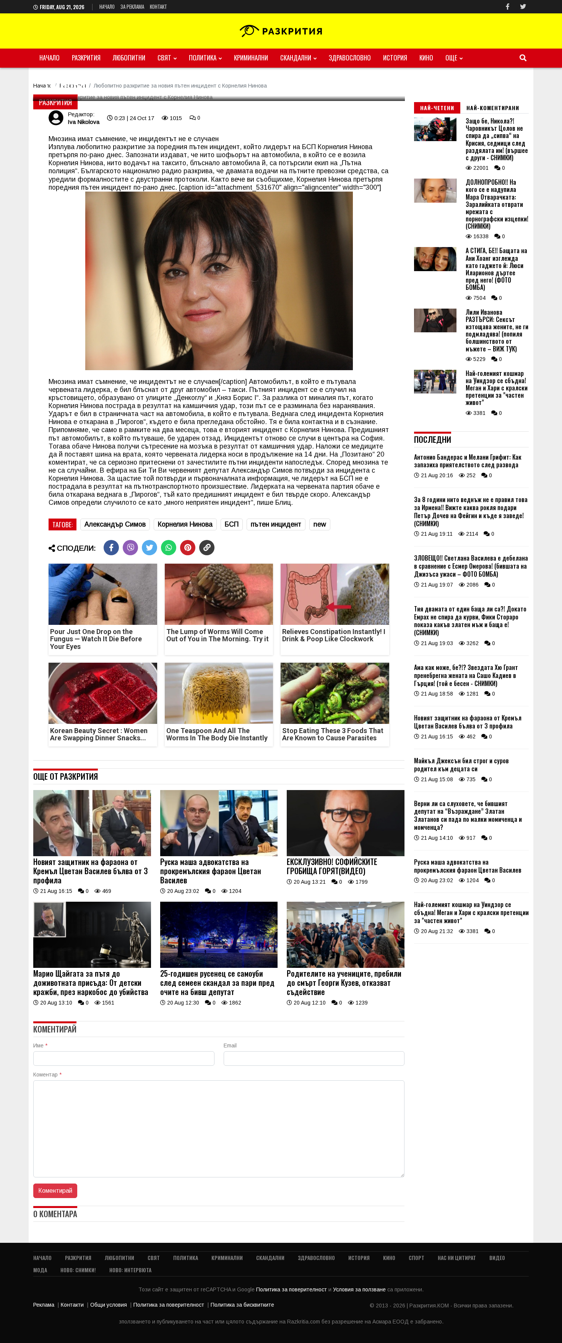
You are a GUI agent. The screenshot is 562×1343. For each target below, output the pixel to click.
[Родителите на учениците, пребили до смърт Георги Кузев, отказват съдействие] (345, 966)
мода (40, 1270)
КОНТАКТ (158, 6)
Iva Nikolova (83, 122)
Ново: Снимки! (78, 1270)
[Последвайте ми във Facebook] (507, 7)
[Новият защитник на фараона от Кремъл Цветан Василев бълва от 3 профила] (92, 854)
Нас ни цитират (457, 1258)
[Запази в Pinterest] (187, 547)
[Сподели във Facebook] (111, 547)
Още (451, 57)
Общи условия (108, 1304)
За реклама (132, 6)
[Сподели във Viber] (130, 547)
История (395, 57)
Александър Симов (115, 524)
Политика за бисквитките (242, 1304)
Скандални (295, 57)
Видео (497, 1258)
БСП (347, 478)
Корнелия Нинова (345, 147)
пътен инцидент (276, 524)
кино (426, 57)
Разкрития (86, 57)
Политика (202, 57)
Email (230, 1045)
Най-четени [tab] (437, 108)
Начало (107, 6)
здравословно (350, 57)
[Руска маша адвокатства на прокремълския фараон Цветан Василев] (219, 854)
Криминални (251, 57)
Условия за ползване (360, 1289)
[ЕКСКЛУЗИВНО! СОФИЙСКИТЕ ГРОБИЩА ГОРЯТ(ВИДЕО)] (345, 854)
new (319, 524)
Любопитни (129, 57)
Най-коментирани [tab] (492, 108)
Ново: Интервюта (130, 1270)
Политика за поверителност (292, 1289)
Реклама (43, 1304)
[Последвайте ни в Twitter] (523, 7)
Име (40, 1045)
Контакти (72, 1304)
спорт (416, 1258)
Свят (164, 57)
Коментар (47, 1074)
